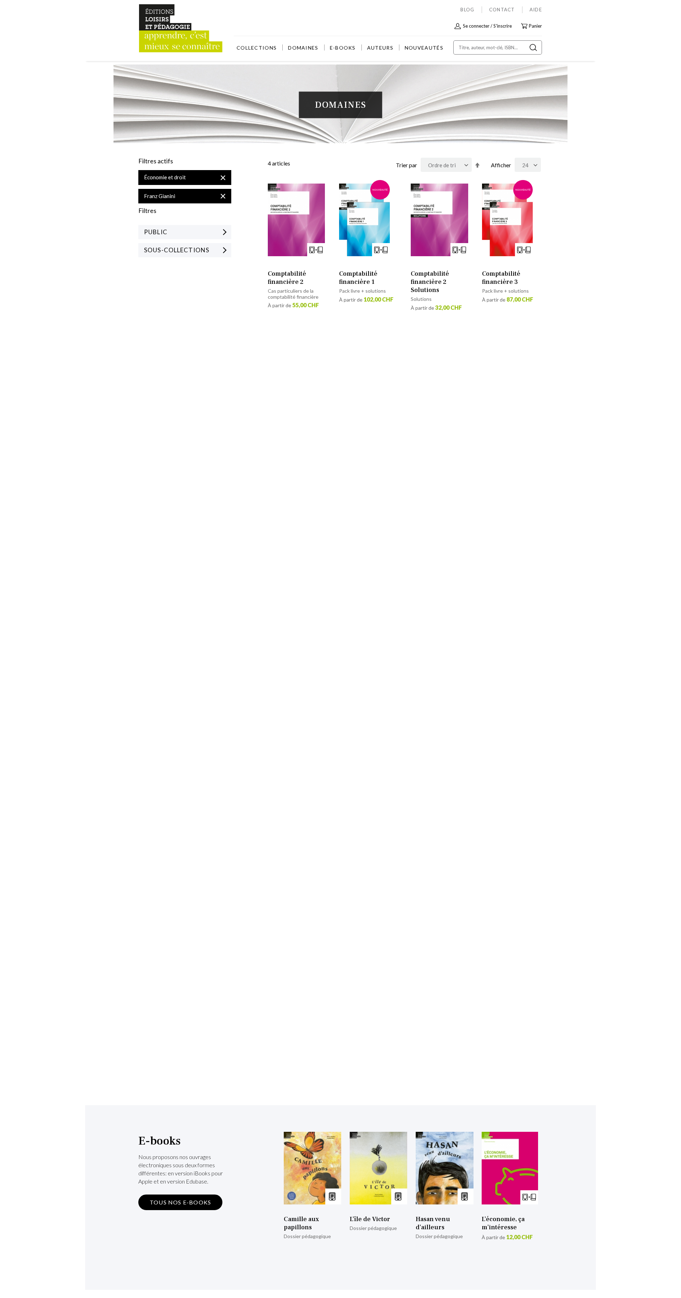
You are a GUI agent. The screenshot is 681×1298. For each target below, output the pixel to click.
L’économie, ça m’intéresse (503, 1223)
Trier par (406, 165)
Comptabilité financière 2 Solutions (430, 282)
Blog (467, 9)
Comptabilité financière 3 (501, 278)
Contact (502, 9)
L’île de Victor (370, 1219)
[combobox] (497, 47)
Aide (536, 9)
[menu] (340, 47)
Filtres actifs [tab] (155, 161)
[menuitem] (256, 47)
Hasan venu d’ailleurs (433, 1223)
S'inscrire (502, 26)
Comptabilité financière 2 (287, 278)
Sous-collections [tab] (176, 250)
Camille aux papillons (301, 1223)
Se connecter (476, 26)
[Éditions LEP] (165, 28)
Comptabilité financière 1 (358, 278)
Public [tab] (155, 232)
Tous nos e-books (180, 1202)
